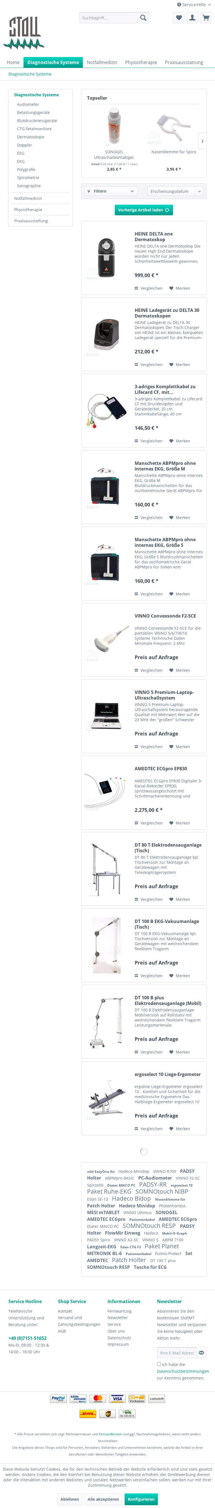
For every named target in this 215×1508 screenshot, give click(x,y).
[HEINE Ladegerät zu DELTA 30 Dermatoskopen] (106, 334)
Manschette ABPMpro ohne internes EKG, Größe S (165, 542)
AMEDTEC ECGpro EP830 (161, 769)
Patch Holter (101, 1206)
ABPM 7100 (172, 1239)
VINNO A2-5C (127, 1239)
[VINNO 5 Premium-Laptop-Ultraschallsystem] (106, 716)
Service (114, 1324)
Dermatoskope (30, 137)
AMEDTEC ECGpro (107, 1219)
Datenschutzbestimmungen (183, 1371)
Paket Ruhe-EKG (110, 1191)
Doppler (24, 145)
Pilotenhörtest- (173, 1205)
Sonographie (29, 185)
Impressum (118, 1344)
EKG (21, 161)
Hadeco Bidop (132, 1198)
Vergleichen (151, 288)
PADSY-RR (153, 1184)
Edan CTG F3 (131, 1247)
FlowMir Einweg (123, 1233)
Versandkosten (110, 1434)
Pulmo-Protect (169, 1253)
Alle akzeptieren (103, 1499)
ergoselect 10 (182, 1185)
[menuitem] (114, 17)
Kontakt (65, 1311)
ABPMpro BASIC (120, 1178)
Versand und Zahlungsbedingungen (79, 1321)
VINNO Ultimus (138, 1212)
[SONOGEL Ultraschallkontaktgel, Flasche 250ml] (114, 126)
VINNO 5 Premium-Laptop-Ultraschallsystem (164, 695)
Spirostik (95, 1185)
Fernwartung (120, 1311)
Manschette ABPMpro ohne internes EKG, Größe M (165, 466)
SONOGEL (166, 1212)
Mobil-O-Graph (174, 1233)
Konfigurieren (141, 1499)
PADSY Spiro (99, 1239)
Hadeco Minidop (134, 1171)
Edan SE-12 (98, 1199)
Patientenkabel (142, 1219)
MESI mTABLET (104, 1212)
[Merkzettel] (178, 17)
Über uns (116, 1331)
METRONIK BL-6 (105, 1253)
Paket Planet (162, 1246)
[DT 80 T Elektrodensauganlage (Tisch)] (106, 869)
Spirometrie (28, 177)
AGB (62, 1331)
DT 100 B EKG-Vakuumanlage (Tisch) (167, 924)
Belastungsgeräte (33, 112)
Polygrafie (26, 169)
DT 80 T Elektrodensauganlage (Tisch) (168, 847)
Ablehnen (69, 1499)
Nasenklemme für (170, 1199)
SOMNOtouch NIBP (161, 1191)
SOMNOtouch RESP (150, 1226)
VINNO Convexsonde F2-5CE (165, 616)
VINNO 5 (151, 1239)
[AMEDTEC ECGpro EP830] (106, 792)
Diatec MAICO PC (121, 1185)
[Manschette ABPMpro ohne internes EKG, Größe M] (106, 487)
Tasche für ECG (150, 1267)
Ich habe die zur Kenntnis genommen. (183, 1371)
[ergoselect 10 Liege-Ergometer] (106, 1098)
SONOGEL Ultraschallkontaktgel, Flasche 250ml (114, 154)
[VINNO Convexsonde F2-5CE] (106, 640)
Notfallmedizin (28, 198)
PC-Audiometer (155, 1178)
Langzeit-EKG (102, 1247)
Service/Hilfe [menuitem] (194, 4)
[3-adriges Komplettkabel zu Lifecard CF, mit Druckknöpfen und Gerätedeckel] (106, 410)
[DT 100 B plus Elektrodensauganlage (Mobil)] (106, 1021)
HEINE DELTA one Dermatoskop (154, 236)
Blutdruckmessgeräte (37, 120)
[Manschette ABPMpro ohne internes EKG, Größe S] (106, 563)
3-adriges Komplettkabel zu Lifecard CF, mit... (165, 389)
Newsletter (118, 1317)
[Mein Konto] (192, 17)
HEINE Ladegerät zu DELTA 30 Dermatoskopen (167, 313)
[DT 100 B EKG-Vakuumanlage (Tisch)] (106, 945)
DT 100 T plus (163, 1260)
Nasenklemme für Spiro (173, 151)
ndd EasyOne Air (101, 1171)
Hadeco (151, 1233)
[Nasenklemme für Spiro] (174, 126)
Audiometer (28, 104)
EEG (20, 153)
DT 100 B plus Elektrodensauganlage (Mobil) (168, 1000)
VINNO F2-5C (188, 1178)
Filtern (99, 191)
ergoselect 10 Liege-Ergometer (168, 1074)
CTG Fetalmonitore (34, 128)
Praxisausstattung (31, 220)
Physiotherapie (28, 209)
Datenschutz (119, 1337)
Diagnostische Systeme (36, 94)
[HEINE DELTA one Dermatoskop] (106, 258)
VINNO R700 (165, 1171)
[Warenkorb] (206, 17)
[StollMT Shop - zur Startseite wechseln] (24, 33)
